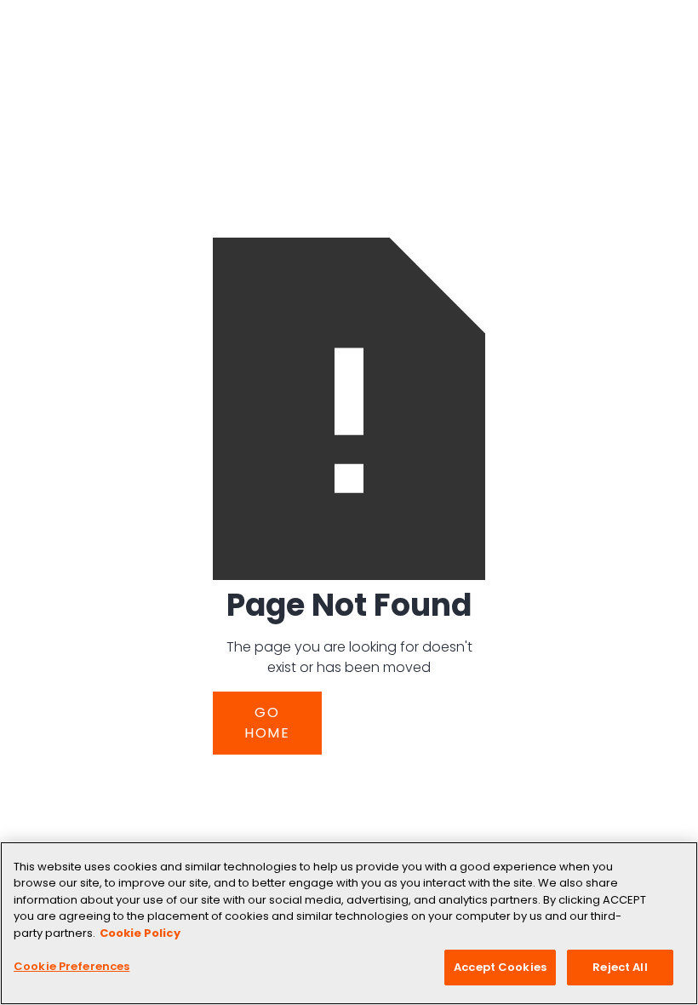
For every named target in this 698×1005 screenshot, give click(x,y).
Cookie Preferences (71, 966)
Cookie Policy (140, 933)
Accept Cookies (500, 967)
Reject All (619, 967)
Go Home (267, 723)
